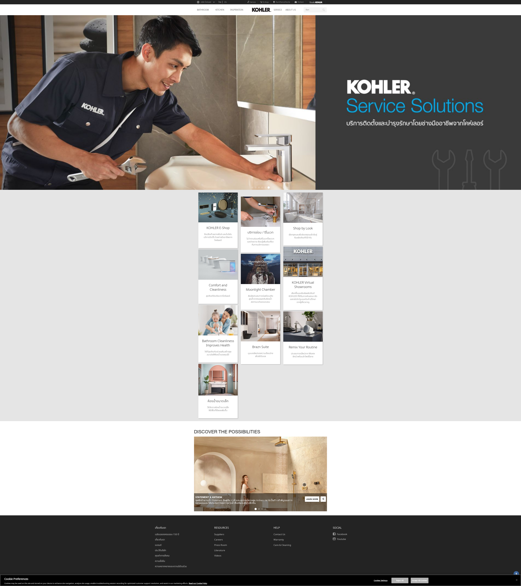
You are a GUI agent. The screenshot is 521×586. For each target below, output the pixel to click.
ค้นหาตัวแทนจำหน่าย (283, 2)
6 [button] (268, 187)
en (225, 2)
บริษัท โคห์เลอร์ (206, 2)
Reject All (400, 580)
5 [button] (265, 187)
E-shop (266, 2)
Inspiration (236, 9)
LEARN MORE (312, 499)
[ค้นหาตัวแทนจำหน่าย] (516, 574)
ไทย (220, 2)
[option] (260, 102)
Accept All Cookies (419, 580)
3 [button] (259, 187)
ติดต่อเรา (301, 2)
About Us (290, 9)
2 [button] (255, 187)
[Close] (517, 580)
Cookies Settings (380, 580)
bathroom (203, 9)
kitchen (219, 9)
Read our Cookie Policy (198, 583)
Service (253, 2)
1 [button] (252, 188)
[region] (260, 580)
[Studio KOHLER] (316, 2)
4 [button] (262, 187)
